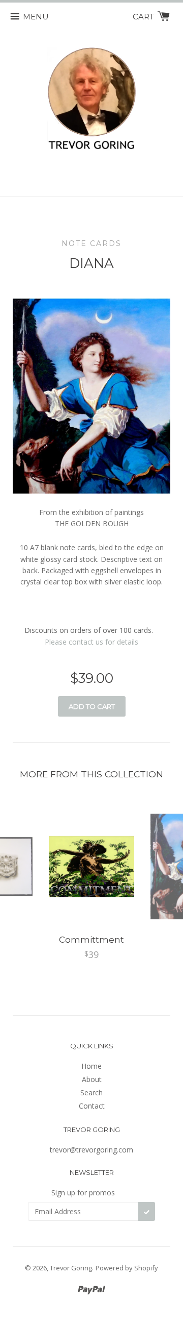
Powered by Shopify (127, 1267)
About (92, 1079)
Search (91, 1092)
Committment (91, 940)
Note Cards (91, 243)
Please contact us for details (91, 642)
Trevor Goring (71, 1267)
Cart (144, 16)
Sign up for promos (83, 1192)
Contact (92, 1106)
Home (91, 1066)
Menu (36, 16)
